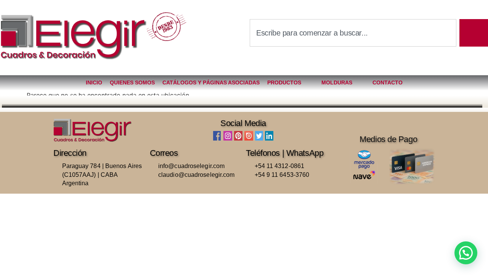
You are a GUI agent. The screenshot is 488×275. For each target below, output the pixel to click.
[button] (465, 252)
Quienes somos (132, 82)
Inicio (94, 82)
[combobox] (353, 33)
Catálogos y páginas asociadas (211, 82)
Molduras (336, 82)
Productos (284, 82)
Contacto (387, 82)
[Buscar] (473, 33)
